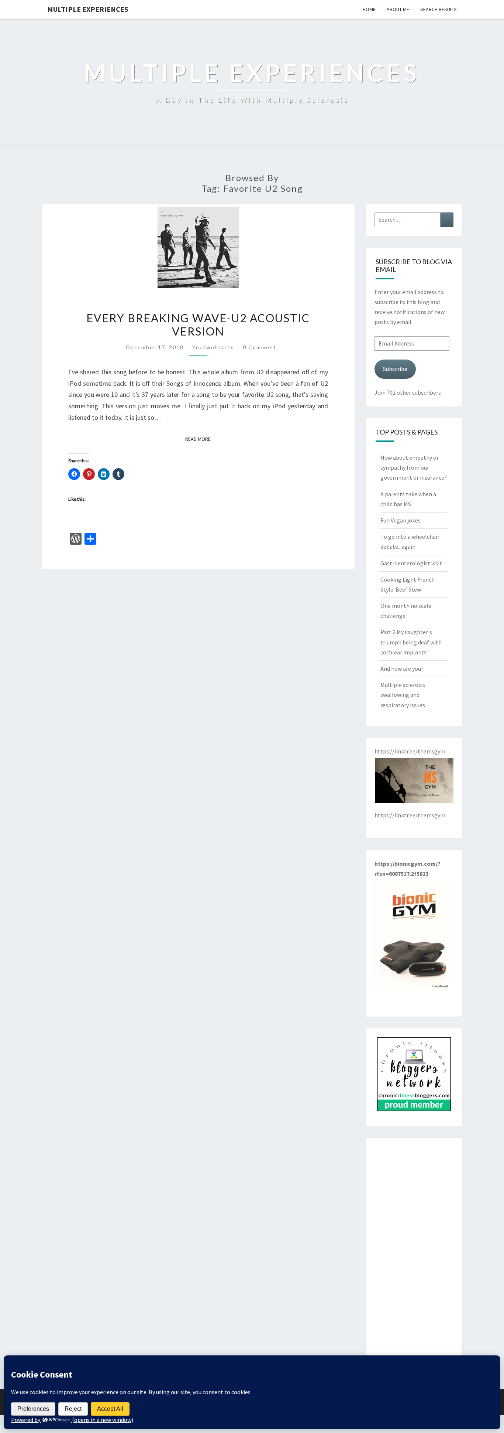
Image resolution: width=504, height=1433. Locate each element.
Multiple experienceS (87, 9)
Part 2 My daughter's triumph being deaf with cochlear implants (411, 642)
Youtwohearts (213, 347)
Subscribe (395, 368)
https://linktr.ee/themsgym (409, 815)
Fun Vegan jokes (400, 520)
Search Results (438, 9)
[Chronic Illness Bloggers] (414, 1076)
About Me (398, 9)
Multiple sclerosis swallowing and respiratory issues (402, 694)
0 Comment (259, 347)
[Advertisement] (414, 1257)
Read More (200, 438)
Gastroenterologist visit (411, 563)
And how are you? (402, 668)
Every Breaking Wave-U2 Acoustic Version (198, 324)
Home (369, 9)
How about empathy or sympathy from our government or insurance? (413, 467)
